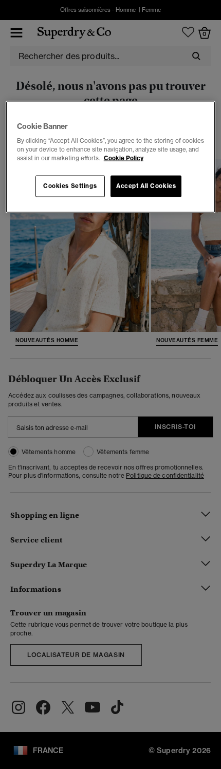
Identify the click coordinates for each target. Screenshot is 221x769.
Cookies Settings (70, 186)
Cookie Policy (123, 158)
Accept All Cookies (146, 186)
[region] (111, 157)
